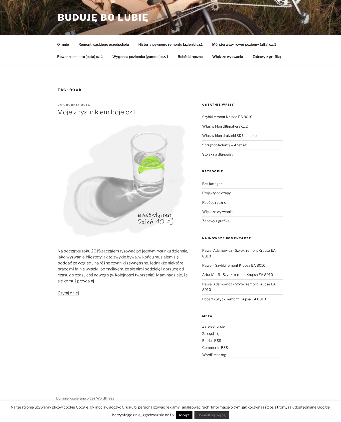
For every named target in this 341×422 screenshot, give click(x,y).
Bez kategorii (212, 184)
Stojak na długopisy (217, 154)
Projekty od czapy (216, 193)
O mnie (63, 44)
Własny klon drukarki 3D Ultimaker (230, 135)
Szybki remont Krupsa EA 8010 (227, 117)
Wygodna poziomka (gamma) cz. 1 (140, 56)
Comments (215, 347)
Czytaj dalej (68, 293)
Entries (211, 340)
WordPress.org (214, 355)
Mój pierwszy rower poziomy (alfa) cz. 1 (244, 44)
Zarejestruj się (213, 326)
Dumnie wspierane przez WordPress (85, 398)
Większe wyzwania (227, 56)
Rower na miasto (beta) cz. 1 (80, 56)
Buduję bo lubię (103, 17)
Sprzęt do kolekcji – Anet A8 (224, 145)
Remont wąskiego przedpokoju (103, 44)
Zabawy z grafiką (267, 56)
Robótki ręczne (190, 56)
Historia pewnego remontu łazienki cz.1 (170, 44)
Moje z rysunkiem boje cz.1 (96, 112)
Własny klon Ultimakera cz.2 (225, 126)
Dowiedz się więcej (211, 415)
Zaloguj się (210, 333)
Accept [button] (184, 415)
